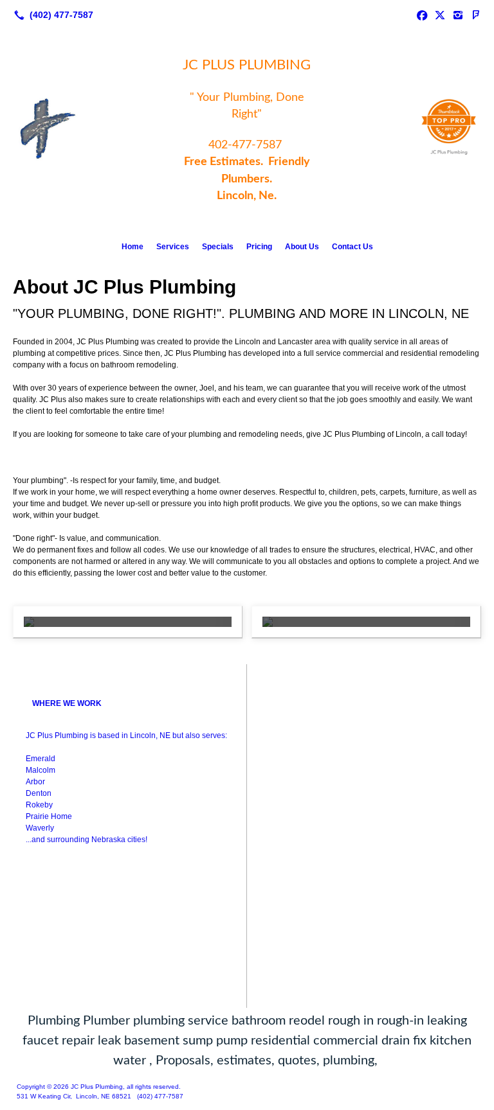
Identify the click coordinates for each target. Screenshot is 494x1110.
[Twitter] (440, 14)
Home (132, 246)
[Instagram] (458, 14)
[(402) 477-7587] (51, 14)
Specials (217, 246)
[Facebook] (422, 14)
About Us (302, 246)
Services (172, 246)
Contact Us (352, 246)
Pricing (259, 246)
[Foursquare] (476, 14)
